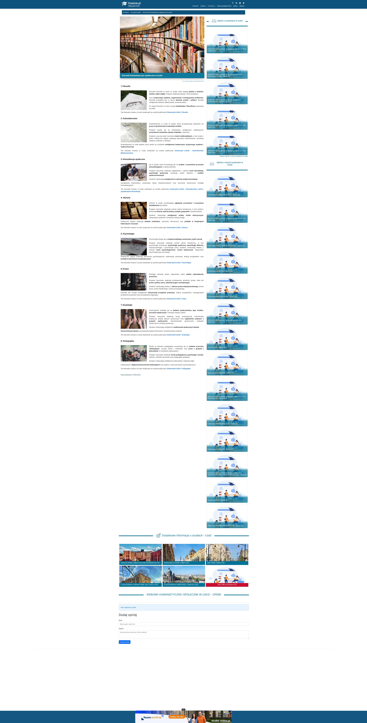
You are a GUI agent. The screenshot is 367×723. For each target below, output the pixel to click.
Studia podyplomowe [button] (224, 6)
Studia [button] (203, 6)
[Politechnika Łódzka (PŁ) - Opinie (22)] (227, 441)
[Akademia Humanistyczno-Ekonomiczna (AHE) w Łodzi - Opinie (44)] (227, 144)
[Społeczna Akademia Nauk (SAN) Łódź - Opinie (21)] (227, 517)
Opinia (121, 629)
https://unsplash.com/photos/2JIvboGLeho (195, 81)
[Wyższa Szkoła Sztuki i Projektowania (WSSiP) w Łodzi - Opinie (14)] (227, 118)
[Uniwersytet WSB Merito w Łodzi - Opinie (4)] (227, 415)
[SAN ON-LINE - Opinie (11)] (227, 339)
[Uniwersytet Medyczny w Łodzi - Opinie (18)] (227, 288)
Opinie (235, 6)
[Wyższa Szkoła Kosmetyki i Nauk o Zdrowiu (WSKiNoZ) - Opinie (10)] (227, 211)
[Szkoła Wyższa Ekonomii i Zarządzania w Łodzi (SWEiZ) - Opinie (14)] (227, 42)
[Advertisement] (183, 682)
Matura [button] (242, 6)
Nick (120, 620)
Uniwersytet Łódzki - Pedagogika (178, 368)
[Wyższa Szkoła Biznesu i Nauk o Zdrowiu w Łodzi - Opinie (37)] (227, 313)
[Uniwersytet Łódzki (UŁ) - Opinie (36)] (227, 262)
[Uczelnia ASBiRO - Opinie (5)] (227, 491)
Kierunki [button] (195, 6)
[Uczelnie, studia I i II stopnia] (131, 4)
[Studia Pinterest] (236, 3)
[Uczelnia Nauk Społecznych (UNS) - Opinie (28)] (227, 186)
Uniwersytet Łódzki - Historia (177, 227)
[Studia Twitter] (243, 3)
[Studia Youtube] (240, 3)
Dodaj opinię (124, 642)
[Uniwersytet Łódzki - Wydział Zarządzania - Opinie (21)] (227, 237)
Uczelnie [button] (211, 6)
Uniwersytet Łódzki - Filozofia (177, 112)
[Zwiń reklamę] (183, 709)
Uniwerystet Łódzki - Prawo (176, 299)
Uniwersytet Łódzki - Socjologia (178, 335)
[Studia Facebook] (232, 3)
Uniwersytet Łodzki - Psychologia (179, 262)
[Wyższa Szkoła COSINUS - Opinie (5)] (227, 364)
